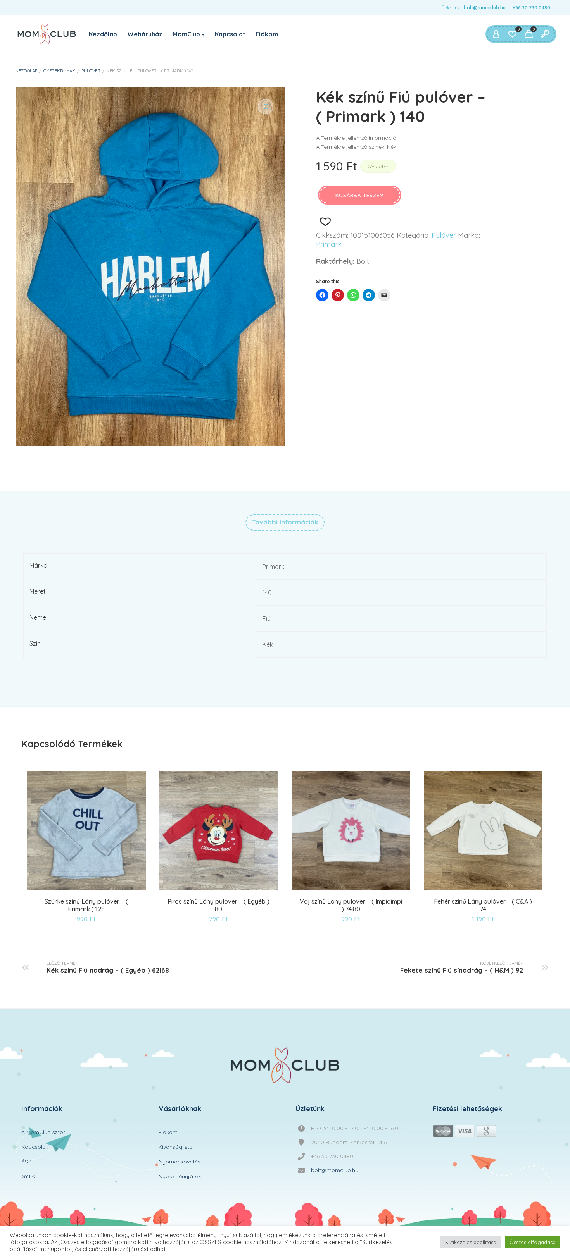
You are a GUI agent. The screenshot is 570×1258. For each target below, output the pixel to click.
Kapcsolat (230, 34)
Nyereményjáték (180, 1176)
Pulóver (90, 71)
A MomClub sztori (43, 1132)
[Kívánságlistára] (325, 222)
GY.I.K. (28, 1176)
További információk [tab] (285, 522)
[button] (265, 106)
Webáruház (144, 34)
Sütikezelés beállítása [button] (470, 1242)
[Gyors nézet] (87, 888)
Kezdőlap (103, 34)
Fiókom (267, 34)
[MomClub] (47, 34)
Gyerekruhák (59, 71)
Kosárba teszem (359, 195)
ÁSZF (28, 1161)
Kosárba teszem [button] (68, 888)
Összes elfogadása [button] (533, 1242)
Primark (329, 244)
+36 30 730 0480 (531, 7)
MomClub (186, 34)
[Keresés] (545, 34)
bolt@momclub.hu (485, 7)
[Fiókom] (496, 34)
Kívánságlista (176, 1146)
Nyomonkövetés (179, 1161)
